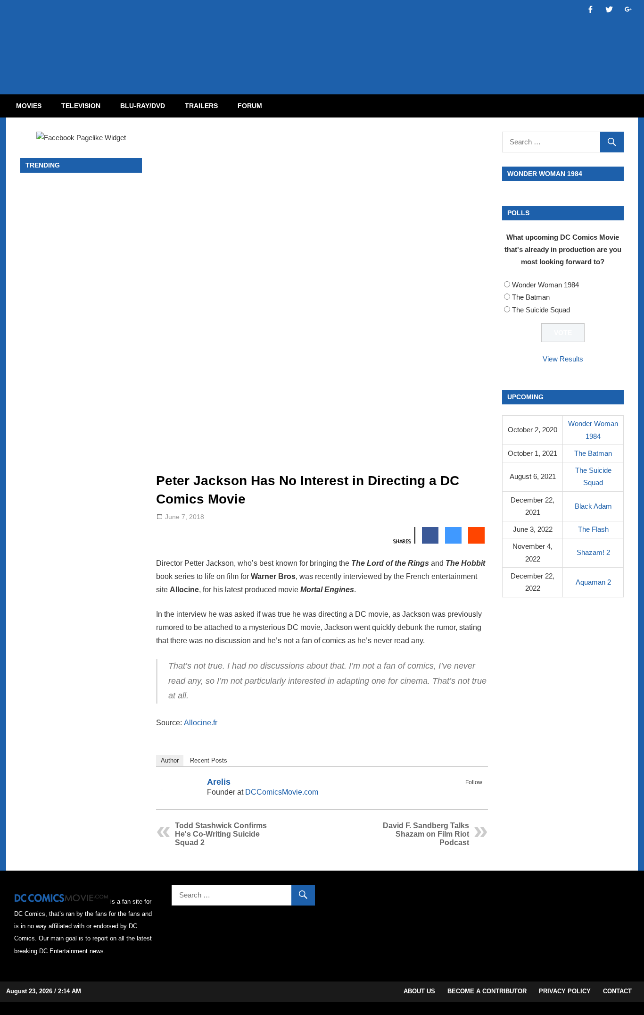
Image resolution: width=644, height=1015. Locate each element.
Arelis (219, 782)
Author (170, 760)
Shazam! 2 (593, 552)
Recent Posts (208, 760)
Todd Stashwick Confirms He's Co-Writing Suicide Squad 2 (221, 834)
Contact (617, 991)
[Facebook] (464, 793)
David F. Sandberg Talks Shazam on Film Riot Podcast (426, 834)
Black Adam (593, 506)
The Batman (531, 297)
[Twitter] (476, 793)
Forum (250, 105)
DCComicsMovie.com (281, 792)
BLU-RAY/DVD (142, 105)
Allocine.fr (200, 723)
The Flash (593, 529)
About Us (419, 991)
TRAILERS (201, 105)
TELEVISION (80, 105)
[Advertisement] (359, 39)
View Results (563, 359)
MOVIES (28, 105)
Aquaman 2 (593, 582)
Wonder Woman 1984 (545, 285)
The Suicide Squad (541, 310)
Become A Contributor (487, 991)
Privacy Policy (565, 991)
